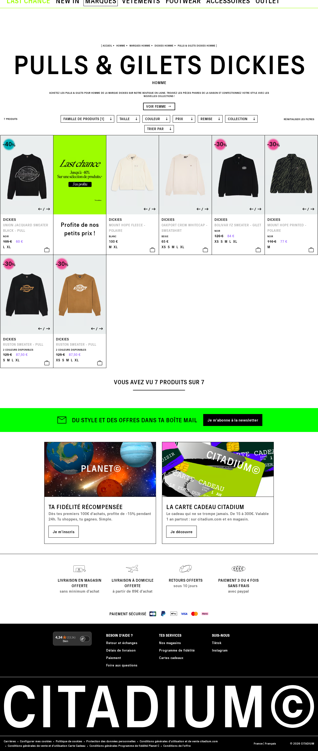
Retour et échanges (121, 643)
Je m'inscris (64, 531)
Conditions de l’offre (177, 746)
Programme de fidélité (177, 650)
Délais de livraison (121, 650)
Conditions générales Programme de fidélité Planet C (124, 746)
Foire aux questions (121, 665)
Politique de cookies (69, 741)
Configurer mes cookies (36, 741)
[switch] (85, 639)
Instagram (220, 650)
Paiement (113, 658)
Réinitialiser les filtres (299, 119)
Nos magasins (170, 643)
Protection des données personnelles (111, 741)
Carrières (10, 741)
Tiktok (216, 643)
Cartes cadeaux (171, 658)
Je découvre (181, 531)
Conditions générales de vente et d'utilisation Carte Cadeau (46, 746)
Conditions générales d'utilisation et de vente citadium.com (179, 741)
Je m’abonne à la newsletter (232, 420)
